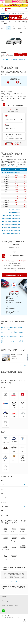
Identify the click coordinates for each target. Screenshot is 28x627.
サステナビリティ (17, 617)
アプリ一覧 (4, 617)
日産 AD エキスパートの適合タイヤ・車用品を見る (12, 337)
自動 (25, 27)
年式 (6, 116)
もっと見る (23, 365)
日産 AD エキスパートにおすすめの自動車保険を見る (12, 341)
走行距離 (7, 125)
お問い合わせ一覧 (10, 617)
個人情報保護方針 (10, 605)
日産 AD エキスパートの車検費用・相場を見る (12, 332)
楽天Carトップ (4, 13)
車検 (14, 27)
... (9, 13)
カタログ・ (3, 27)
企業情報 (3, 605)
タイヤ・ (19, 27)
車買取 (8, 27)
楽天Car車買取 (10, 166)
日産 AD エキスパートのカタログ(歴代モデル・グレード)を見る (11, 328)
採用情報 (16, 605)
